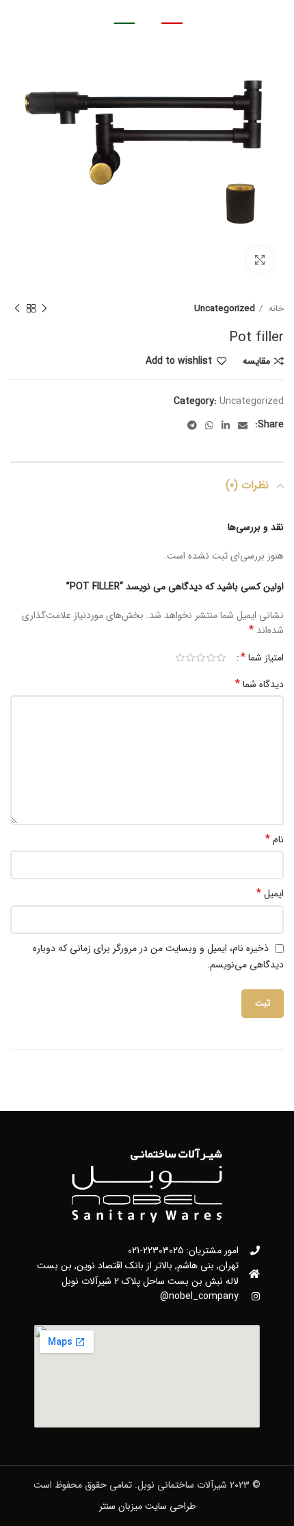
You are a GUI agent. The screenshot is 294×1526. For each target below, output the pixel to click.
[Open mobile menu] (234, 13)
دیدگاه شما (259, 684)
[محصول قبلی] (44, 309)
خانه (275, 309)
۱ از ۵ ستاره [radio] (221, 657)
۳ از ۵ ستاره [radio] (201, 657)
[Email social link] (243, 425)
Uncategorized (224, 309)
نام (274, 839)
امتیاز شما (262, 657)
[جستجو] (62, 13)
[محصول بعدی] (17, 309)
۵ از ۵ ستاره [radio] (180, 657)
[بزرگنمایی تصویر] (259, 259)
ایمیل (270, 893)
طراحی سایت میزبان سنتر (147, 1506)
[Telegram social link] (192, 425)
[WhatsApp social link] (209, 425)
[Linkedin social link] (225, 425)
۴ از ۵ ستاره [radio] (190, 657)
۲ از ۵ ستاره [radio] (211, 657)
